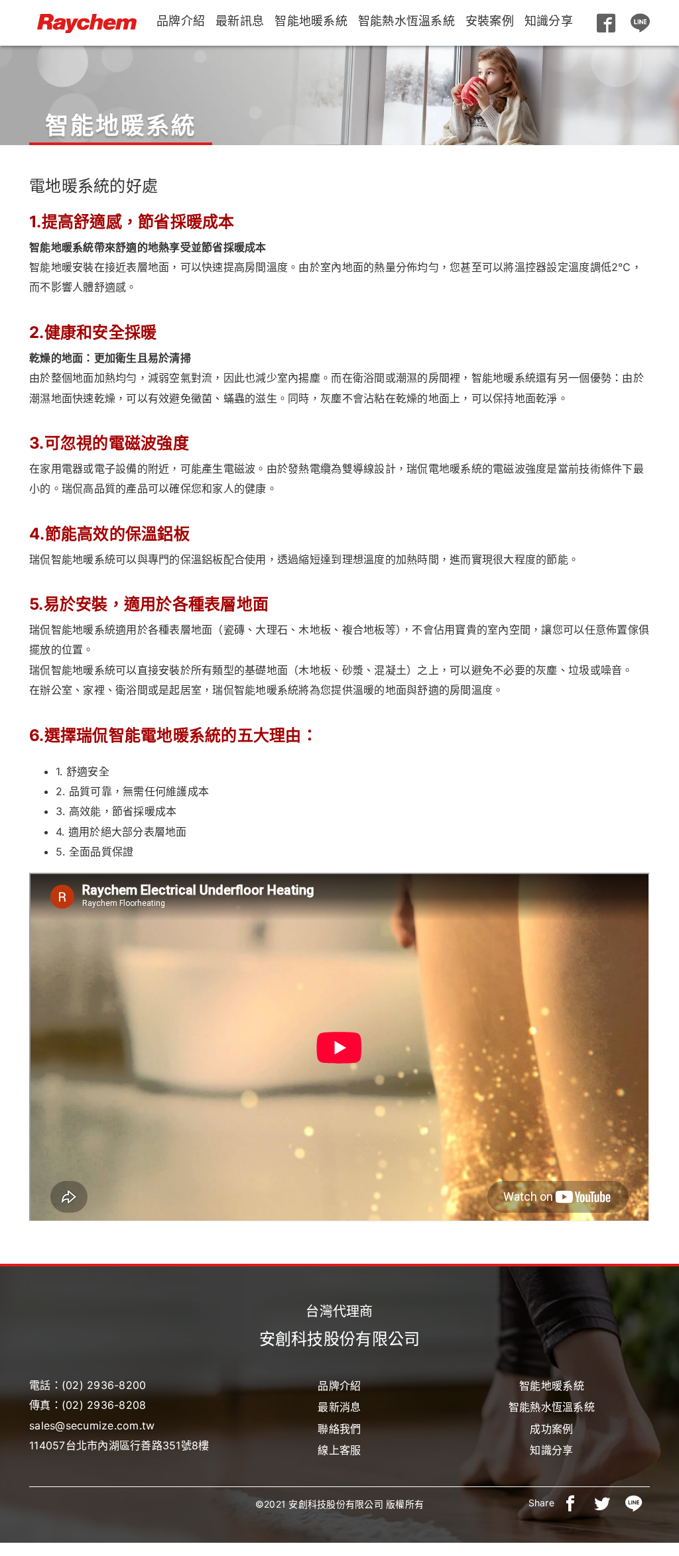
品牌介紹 (180, 21)
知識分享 (549, 21)
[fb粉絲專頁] (606, 23)
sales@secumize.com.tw (91, 1425)
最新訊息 (240, 21)
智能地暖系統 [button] (311, 21)
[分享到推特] (602, 1503)
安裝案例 (489, 21)
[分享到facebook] (570, 1503)
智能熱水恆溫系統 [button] (406, 21)
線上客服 (339, 1450)
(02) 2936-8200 (104, 1385)
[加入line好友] (640, 23)
